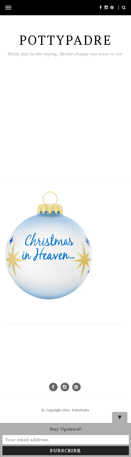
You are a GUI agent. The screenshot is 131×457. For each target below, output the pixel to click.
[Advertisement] (65, 115)
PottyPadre (81, 410)
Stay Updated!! (65, 429)
